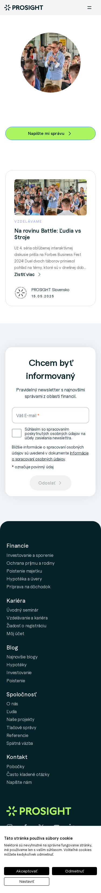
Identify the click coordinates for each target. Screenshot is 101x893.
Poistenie (15, 680)
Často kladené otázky (28, 774)
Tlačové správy (21, 727)
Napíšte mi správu (46, 133)
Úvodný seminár (22, 610)
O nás (12, 703)
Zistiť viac (24, 274)
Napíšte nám (19, 782)
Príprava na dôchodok (28, 586)
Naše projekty (20, 719)
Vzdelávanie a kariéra (27, 618)
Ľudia (11, 711)
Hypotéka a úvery (24, 579)
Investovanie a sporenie (29, 555)
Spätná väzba (19, 743)
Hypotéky (16, 664)
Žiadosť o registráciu (26, 625)
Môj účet (15, 633)
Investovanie (19, 672)
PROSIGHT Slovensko (50, 289)
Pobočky (15, 766)
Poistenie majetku (24, 571)
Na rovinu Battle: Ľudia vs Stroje (47, 234)
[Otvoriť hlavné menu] (89, 7)
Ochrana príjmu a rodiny (30, 563)
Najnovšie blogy (22, 657)
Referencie (17, 735)
